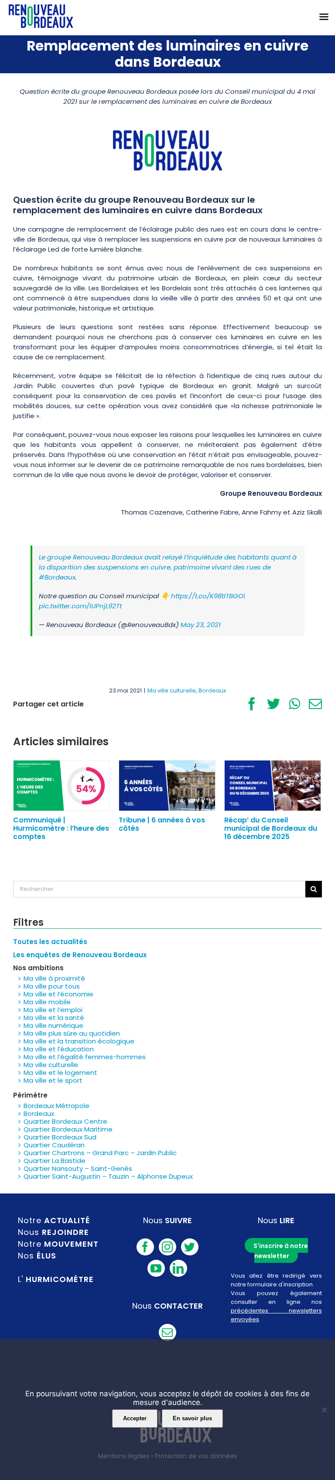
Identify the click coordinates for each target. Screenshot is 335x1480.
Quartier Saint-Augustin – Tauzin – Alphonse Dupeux (108, 1176)
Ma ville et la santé (54, 1017)
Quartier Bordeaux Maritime (68, 1129)
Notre (54, 1220)
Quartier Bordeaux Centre (65, 1121)
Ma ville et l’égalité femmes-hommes (85, 1056)
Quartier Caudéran (54, 1144)
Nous (53, 1232)
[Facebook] (145, 1246)
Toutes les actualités (50, 941)
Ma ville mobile (47, 1001)
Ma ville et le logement (60, 1072)
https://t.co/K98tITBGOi (208, 595)
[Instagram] (167, 1246)
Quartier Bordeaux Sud (60, 1137)
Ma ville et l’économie (58, 994)
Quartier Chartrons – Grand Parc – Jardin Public (100, 1152)
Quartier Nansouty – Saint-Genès (78, 1168)
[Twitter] (189, 1246)
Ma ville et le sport (53, 1080)
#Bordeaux (57, 577)
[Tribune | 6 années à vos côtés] (167, 785)
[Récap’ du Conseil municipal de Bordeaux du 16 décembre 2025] (273, 785)
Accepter (135, 1418)
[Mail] (167, 1332)
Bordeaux (212, 690)
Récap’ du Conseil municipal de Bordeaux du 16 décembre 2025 (270, 828)
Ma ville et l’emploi (53, 1009)
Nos (37, 1255)
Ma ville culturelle (171, 690)
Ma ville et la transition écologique (79, 1041)
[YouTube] (156, 1268)
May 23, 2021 (201, 624)
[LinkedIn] (178, 1268)
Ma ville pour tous (52, 986)
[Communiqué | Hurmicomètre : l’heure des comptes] (61, 785)
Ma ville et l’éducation (59, 1049)
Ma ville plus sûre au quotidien (72, 1033)
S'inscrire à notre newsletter (280, 1250)
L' (56, 1279)
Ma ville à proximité (54, 978)
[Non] (324, 1409)
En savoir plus (192, 1418)
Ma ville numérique (53, 1025)
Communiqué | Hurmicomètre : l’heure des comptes (61, 828)
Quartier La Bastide (54, 1160)
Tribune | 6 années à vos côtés (162, 824)
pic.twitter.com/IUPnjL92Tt (80, 605)
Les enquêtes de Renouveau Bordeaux (80, 954)
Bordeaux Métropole (56, 1105)
